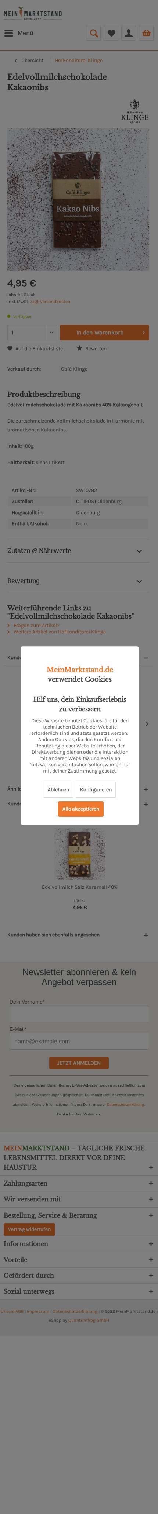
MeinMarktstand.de (80, 670)
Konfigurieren (96, 790)
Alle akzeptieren (80, 809)
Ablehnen (58, 790)
